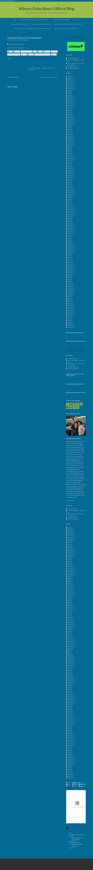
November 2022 (71, 141)
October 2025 (71, 87)
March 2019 (70, 204)
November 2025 (71, 85)
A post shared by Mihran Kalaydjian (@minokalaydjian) (79, 821)
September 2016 (71, 252)
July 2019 (70, 199)
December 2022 (71, 139)
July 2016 (70, 255)
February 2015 (71, 284)
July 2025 (70, 92)
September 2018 (71, 215)
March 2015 (70, 283)
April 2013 (70, 320)
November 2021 (71, 160)
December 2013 (71, 308)
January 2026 (71, 81)
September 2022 (71, 145)
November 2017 (71, 232)
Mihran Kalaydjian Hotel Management (76, 341)
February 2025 (71, 97)
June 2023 (70, 129)
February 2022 (71, 157)
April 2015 (70, 281)
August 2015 (70, 274)
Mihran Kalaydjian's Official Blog (46, 9)
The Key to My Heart (73, 58)
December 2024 (71, 100)
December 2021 (71, 158)
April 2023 (70, 133)
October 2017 (71, 233)
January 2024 (71, 117)
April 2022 (70, 153)
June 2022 (70, 150)
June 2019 (70, 201)
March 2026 (70, 78)
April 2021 (70, 165)
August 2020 (70, 179)
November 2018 (71, 211)
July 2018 (70, 218)
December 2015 (71, 267)
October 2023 (71, 122)
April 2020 (70, 186)
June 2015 (70, 278)
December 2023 (71, 119)
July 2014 (70, 296)
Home (14, 20)
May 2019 (70, 203)
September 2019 (71, 196)
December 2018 (71, 209)
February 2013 (71, 324)
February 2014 (71, 305)
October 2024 (71, 104)
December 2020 (71, 172)
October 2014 (71, 291)
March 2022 (70, 155)
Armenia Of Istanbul (36, 68)
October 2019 (71, 194)
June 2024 (70, 110)
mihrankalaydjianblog (24, 40)
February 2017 (71, 244)
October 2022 (71, 143)
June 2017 (70, 237)
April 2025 (70, 95)
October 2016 (71, 250)
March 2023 (70, 134)
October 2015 (71, 271)
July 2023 (70, 128)
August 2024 (70, 107)
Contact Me (76, 20)
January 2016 (71, 266)
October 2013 (71, 312)
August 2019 (70, 197)
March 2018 (70, 225)
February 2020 (71, 187)
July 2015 (70, 276)
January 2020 (71, 189)
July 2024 (70, 109)
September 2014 (71, 293)
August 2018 (70, 216)
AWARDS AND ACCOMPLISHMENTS (61, 20)
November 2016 (71, 249)
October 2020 (71, 175)
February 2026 (71, 80)
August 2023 (70, 126)
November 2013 (71, 310)
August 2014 (70, 295)
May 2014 (70, 300)
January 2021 (71, 170)
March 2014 (70, 303)
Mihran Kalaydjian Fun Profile (19, 24)
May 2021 (70, 163)
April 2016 (70, 261)
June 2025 (70, 93)
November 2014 (71, 290)
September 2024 (71, 105)
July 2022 (70, 148)
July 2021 (70, 162)
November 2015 (71, 269)
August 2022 (70, 146)
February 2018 (71, 226)
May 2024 (70, 112)
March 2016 (70, 262)
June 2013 (70, 317)
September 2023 (71, 124)
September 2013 (71, 314)
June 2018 (70, 220)
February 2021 (71, 168)
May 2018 (70, 221)
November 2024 (71, 102)
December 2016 (71, 247)
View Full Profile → (70, 500)
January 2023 (71, 138)
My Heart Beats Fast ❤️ (73, 68)
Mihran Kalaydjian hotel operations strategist (68, 24)
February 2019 (71, 206)
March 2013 (70, 322)
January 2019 (71, 208)
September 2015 (71, 273)
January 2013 (71, 325)
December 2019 (71, 191)
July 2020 (70, 180)
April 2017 (70, 240)
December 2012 (71, 327)
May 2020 (70, 184)
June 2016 (70, 257)
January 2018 (71, 228)
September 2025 (71, 88)
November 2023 (71, 121)
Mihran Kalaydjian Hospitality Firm (75, 332)
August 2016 (70, 254)
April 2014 (70, 302)
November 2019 (71, 192)
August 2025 (70, 90)
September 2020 (71, 177)
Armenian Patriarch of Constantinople (49, 77)
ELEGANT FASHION (14, 77)
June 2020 (70, 182)
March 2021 (70, 167)
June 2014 (70, 298)
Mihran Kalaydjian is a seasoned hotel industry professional (33, 28)
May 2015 (70, 279)
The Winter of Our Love (73, 66)
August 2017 (70, 235)
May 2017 (70, 238)
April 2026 (70, 76)
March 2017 (70, 242)
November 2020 (71, 174)
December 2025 (71, 83)
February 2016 (71, 264)
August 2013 (70, 315)
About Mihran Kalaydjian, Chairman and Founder (34, 20)
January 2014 (71, 307)
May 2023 (70, 131)
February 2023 (71, 136)
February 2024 (71, 116)
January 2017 (71, 245)
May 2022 (70, 151)
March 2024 (70, 114)
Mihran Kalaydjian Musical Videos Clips (66, 28)
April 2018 (70, 223)
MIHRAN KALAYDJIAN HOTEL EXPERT (41, 24)
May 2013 (70, 319)
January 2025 (71, 99)
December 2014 (71, 288)
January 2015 (71, 286)
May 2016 (70, 259)
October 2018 (71, 213)
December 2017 (71, 230)
